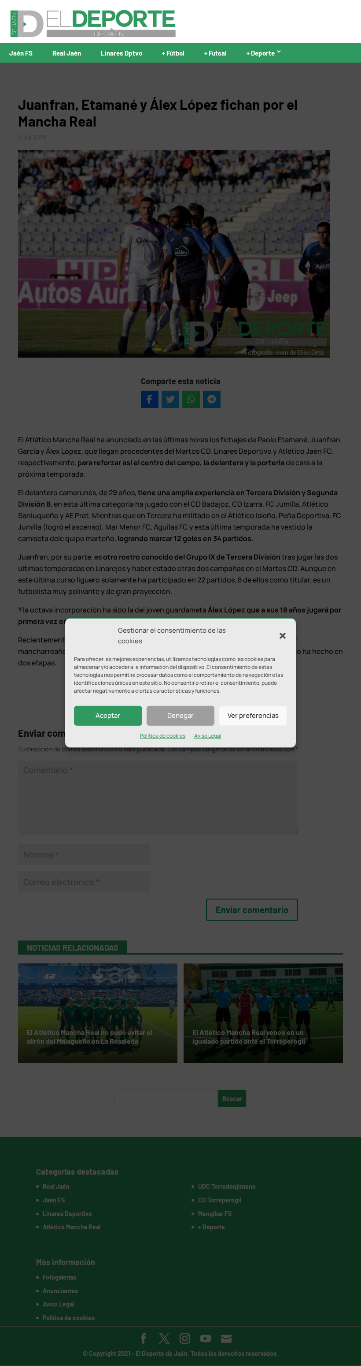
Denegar (180, 715)
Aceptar (108, 715)
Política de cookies (162, 735)
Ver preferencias (253, 715)
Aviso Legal (207, 735)
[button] (282, 635)
